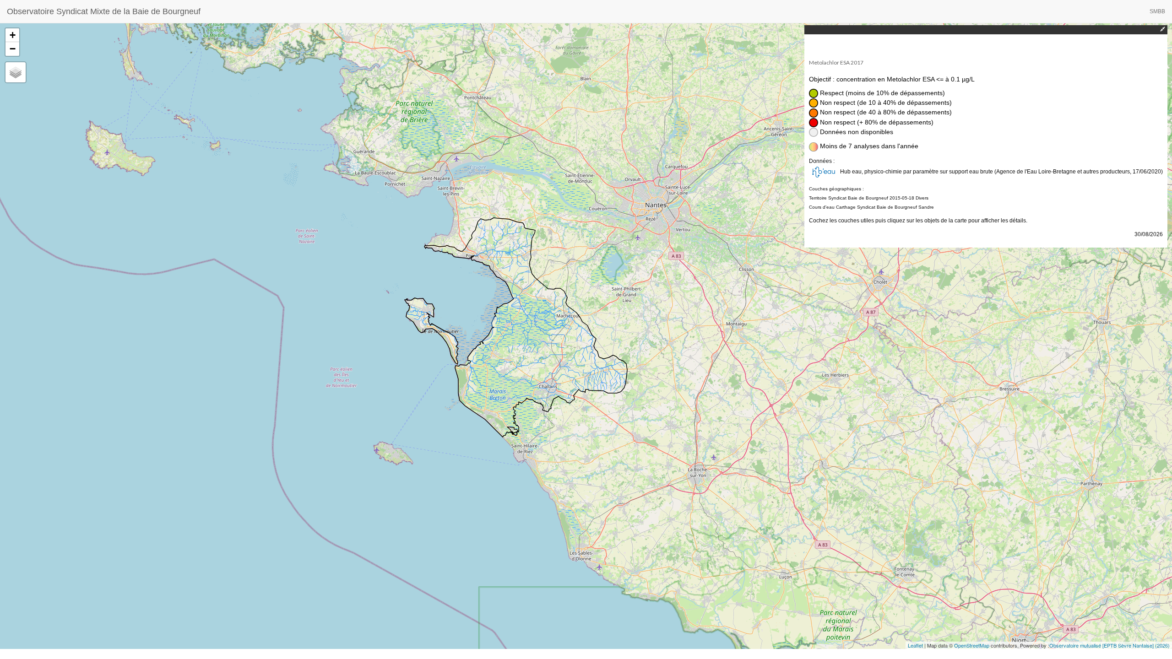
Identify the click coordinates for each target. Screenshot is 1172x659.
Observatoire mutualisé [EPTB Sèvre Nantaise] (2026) (1109, 645)
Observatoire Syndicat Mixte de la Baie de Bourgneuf (104, 11)
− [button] (13, 48)
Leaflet (915, 645)
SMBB (1157, 11)
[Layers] (15, 72)
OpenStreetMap (971, 645)
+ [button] (13, 35)
